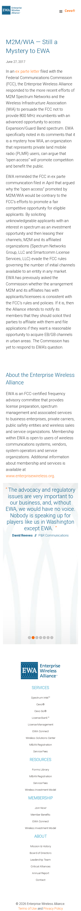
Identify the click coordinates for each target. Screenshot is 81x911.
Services (40, 687)
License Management (40, 724)
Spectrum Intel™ (40, 697)
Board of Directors (41, 852)
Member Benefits (40, 814)
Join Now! (40, 807)
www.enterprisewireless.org (30, 475)
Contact (40, 879)
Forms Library (40, 769)
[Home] (12, 10)
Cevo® (70, 11)
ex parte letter (27, 71)
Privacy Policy (53, 908)
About (40, 836)
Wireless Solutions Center (40, 737)
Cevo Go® (40, 711)
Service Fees (40, 751)
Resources (40, 759)
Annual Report (40, 873)
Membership (40, 798)
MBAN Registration (40, 744)
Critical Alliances (41, 866)
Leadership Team (40, 859)
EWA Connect (40, 731)
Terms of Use (27, 908)
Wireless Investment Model (40, 789)
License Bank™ (40, 717)
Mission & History (40, 846)
